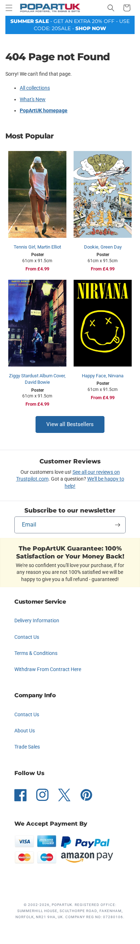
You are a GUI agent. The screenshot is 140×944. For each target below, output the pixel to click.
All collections (35, 88)
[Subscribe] (117, 524)
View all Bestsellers (70, 424)
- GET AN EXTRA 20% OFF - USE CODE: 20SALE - (70, 25)
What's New (33, 99)
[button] (9, 8)
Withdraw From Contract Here (47, 669)
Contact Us (26, 637)
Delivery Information (36, 620)
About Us (24, 730)
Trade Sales (27, 747)
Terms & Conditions (35, 653)
